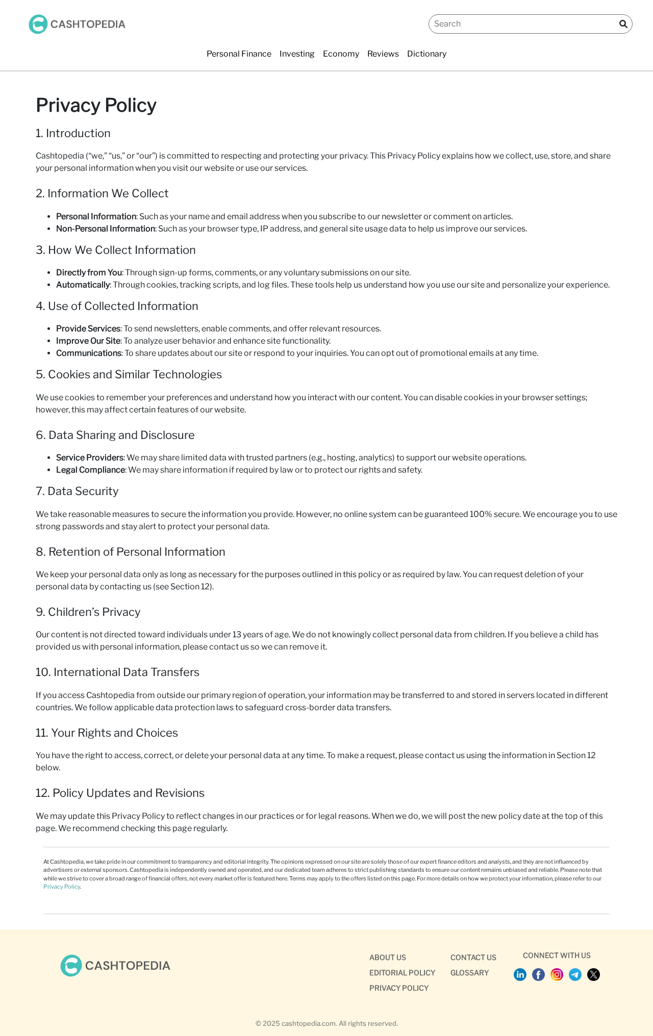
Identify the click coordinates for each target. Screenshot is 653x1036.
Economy (341, 54)
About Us (387, 957)
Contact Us (473, 957)
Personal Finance (239, 54)
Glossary (469, 972)
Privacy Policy (61, 886)
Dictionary (426, 54)
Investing (297, 54)
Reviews (383, 54)
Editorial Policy (402, 972)
